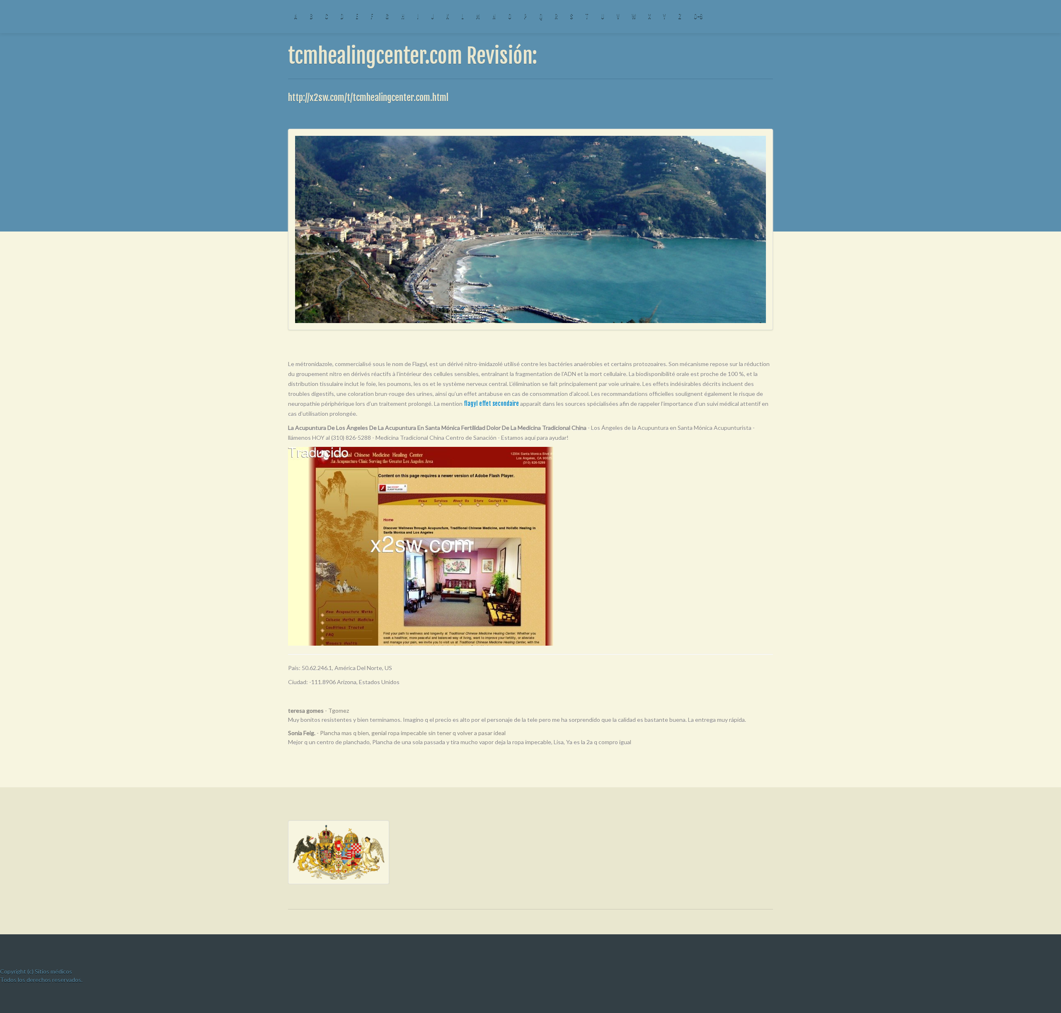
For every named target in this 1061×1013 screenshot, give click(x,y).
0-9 (698, 16)
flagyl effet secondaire (491, 403)
